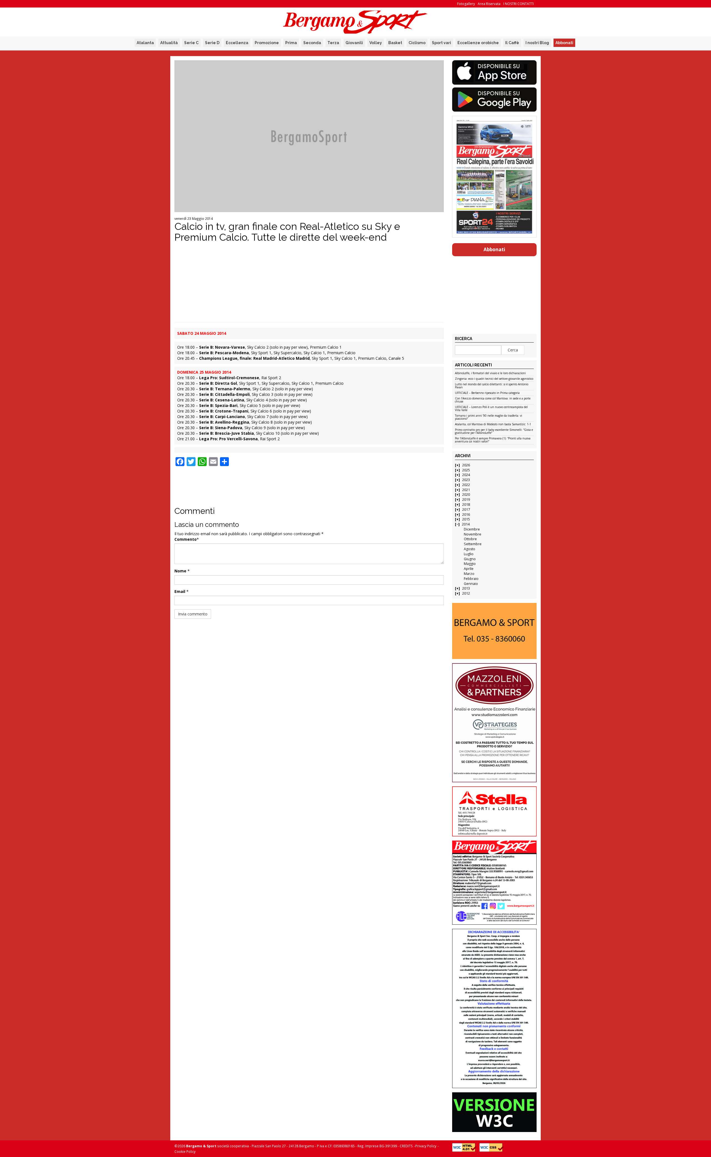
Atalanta (145, 43)
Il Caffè (512, 43)
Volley (375, 43)
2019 (466, 499)
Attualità (169, 43)
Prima (291, 43)
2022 (466, 484)
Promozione (267, 43)
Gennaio (471, 583)
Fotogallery (466, 3)
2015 (466, 519)
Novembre (472, 534)
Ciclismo (417, 43)
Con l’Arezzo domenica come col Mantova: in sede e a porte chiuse (492, 400)
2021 (466, 489)
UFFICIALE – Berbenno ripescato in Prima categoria (487, 393)
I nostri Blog (537, 43)
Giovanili (354, 43)
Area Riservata (489, 3)
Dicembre (472, 529)
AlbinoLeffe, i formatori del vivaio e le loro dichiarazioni (490, 373)
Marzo (469, 573)
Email (179, 591)
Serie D (212, 43)
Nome (180, 571)
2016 (466, 514)
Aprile (469, 568)
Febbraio (471, 578)
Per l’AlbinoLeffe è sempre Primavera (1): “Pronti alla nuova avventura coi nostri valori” (492, 440)
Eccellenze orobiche (478, 43)
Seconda (312, 43)
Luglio (469, 554)
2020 (466, 494)
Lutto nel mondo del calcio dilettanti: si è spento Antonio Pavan (491, 386)
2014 (466, 524)
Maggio (470, 563)
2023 (466, 479)
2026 (466, 465)
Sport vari (441, 43)
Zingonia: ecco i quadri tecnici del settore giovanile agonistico (494, 379)
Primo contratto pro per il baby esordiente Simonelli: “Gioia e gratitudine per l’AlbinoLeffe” (494, 431)
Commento (185, 539)
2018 (466, 504)
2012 (466, 593)
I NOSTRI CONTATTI (518, 3)
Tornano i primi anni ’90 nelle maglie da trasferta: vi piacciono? (488, 417)
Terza (333, 43)
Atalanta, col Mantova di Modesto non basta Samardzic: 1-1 (493, 424)
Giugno (470, 559)
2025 (466, 470)
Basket (395, 43)
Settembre (473, 544)
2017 (466, 509)
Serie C (191, 43)
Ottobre (470, 539)
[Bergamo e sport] (494, 631)
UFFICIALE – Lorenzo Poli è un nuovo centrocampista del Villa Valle (491, 409)
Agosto (469, 549)
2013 (466, 588)
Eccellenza (237, 43)
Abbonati (564, 43)
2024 (466, 474)
